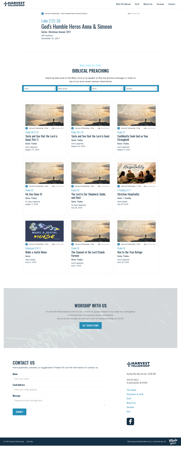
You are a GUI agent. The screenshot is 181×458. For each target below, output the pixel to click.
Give (128, 411)
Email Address (19, 385)
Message (16, 395)
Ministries (131, 402)
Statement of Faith (135, 394)
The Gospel (131, 389)
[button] (123, 4)
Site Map (29, 441)
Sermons (130, 407)
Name (15, 374)
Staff (129, 398)
